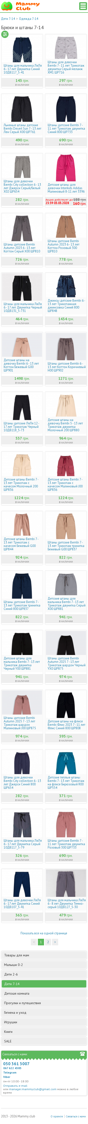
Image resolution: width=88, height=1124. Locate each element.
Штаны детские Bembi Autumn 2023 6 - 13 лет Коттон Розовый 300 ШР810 (63, 246)
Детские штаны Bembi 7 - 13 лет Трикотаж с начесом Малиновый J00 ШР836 (65, 485)
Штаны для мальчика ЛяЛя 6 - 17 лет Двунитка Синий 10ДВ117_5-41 (23, 69)
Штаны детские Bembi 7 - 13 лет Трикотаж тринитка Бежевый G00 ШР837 (66, 546)
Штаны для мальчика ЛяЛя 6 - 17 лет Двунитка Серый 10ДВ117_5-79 (23, 844)
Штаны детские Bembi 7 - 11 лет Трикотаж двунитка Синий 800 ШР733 (66, 129)
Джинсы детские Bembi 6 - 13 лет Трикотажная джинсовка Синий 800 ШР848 (66, 306)
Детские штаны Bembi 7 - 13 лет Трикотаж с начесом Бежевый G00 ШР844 (21, 544)
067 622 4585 (12, 1068)
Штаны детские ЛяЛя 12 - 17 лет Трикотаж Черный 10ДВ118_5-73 (21, 427)
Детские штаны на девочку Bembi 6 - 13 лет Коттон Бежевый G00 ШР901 (21, 365)
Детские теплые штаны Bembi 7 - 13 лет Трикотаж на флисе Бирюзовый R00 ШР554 (66, 783)
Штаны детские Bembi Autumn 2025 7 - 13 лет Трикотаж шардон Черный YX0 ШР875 (67, 663)
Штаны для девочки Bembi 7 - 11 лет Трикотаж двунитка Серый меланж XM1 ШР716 (66, 67)
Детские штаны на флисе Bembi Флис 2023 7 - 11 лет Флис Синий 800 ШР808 (66, 725)
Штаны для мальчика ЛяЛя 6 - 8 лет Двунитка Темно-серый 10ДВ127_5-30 (67, 904)
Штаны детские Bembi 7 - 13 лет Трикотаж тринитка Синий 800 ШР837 (22, 605)
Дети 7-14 (8, 19)
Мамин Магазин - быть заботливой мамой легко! (20, 6)
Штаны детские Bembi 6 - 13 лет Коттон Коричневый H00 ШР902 (67, 367)
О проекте (57, 1116)
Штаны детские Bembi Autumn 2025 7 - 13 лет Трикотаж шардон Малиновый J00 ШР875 (20, 723)
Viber (6, 1077)
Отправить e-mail (15, 1085)
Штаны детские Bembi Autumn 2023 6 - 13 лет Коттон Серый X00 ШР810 (22, 248)
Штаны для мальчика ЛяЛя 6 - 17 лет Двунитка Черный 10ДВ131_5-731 (23, 307)
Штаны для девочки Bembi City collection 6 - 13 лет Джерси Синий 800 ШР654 (22, 783)
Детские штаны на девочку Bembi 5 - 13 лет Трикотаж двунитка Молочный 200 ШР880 (65, 425)
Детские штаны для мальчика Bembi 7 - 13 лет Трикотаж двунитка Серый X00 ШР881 (67, 604)
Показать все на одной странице (44, 933)
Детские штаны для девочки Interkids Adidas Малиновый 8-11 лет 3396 (66, 188)
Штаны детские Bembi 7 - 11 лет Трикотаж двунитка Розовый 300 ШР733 (66, 844)
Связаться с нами (76, 1116)
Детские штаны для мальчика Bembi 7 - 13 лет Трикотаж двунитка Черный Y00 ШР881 (22, 663)
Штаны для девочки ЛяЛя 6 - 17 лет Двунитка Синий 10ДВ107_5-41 (22, 904)
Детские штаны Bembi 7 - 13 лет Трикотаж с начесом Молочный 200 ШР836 (21, 485)
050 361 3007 (16, 1063)
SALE (7, 1041)
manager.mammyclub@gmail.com (32, 1089)
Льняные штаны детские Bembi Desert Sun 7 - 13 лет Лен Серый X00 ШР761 (22, 129)
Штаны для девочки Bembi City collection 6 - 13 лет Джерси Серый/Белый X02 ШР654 (22, 186)
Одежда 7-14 (28, 19)
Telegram (9, 1072)
